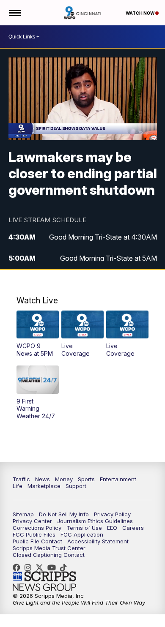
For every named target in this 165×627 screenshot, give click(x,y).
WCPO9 (19, 567)
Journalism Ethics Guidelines (95, 521)
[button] (37, 334)
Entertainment (118, 479)
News (42, 479)
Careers (133, 527)
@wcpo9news (65, 567)
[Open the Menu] (14, 12)
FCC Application (81, 534)
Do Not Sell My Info (64, 514)
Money (64, 479)
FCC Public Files (34, 534)
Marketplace (44, 486)
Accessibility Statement (98, 541)
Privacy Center (32, 521)
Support (76, 486)
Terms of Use (84, 527)
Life (17, 486)
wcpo (41, 567)
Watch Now (140, 13)
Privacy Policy (112, 514)
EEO (112, 527)
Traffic (21, 479)
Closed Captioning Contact (49, 554)
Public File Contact (37, 541)
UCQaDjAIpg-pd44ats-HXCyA (53, 567)
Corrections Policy (37, 527)
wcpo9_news (30, 567)
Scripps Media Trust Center (49, 548)
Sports (86, 479)
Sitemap (23, 514)
